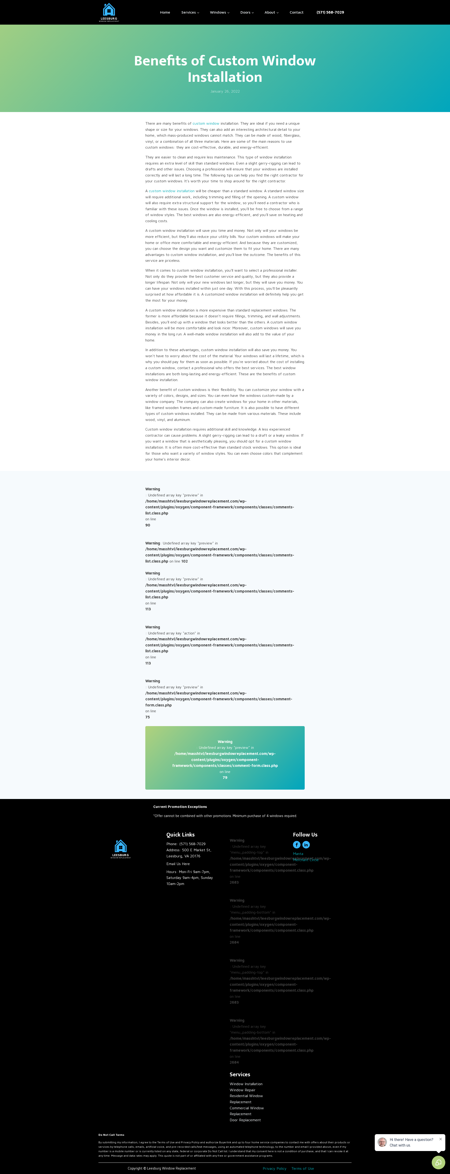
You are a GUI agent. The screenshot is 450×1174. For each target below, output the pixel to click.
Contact (297, 12)
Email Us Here (178, 864)
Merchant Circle (306, 860)
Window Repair (242, 1090)
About (270, 12)
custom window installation (172, 191)
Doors (245, 12)
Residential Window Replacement (246, 1099)
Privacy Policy (275, 1168)
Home (165, 12)
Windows (218, 12)
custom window (206, 123)
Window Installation (246, 1084)
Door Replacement (245, 1120)
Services (188, 12)
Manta (298, 853)
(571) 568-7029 (330, 12)
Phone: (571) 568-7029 (186, 844)
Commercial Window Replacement (247, 1111)
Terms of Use (302, 1168)
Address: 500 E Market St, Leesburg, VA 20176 (188, 853)
